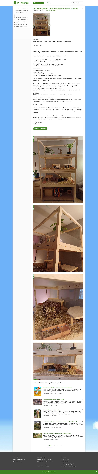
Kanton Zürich (47, 41)
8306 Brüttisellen (57, 41)
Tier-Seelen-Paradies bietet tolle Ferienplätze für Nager (57, 433)
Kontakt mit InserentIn (40, 128)
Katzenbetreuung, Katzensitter (44, 461)
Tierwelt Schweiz (37, 41)
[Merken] (82, 8)
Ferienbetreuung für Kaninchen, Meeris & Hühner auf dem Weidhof (60, 421)
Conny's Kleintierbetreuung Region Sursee (53, 399)
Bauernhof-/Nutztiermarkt (21, 24)
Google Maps (67, 41)
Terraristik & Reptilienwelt (21, 22)
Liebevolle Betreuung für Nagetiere (51, 410)
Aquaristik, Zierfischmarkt (21, 19)
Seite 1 (50, 445)
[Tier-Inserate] (22, 3)
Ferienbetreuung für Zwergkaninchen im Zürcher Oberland (57, 387)
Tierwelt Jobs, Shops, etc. (21, 26)
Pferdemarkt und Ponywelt (22, 12)
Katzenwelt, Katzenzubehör (22, 10)
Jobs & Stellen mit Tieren (43, 466)
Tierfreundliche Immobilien (21, 29)
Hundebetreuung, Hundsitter (44, 459)
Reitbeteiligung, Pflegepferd (68, 464)
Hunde (62, 459)
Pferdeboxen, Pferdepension (68, 466)
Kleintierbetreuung (51, 10)
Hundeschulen (65, 461)
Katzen (67, 459)
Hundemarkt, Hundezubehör (22, 8)
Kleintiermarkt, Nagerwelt (21, 15)
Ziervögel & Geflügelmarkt (21, 17)
